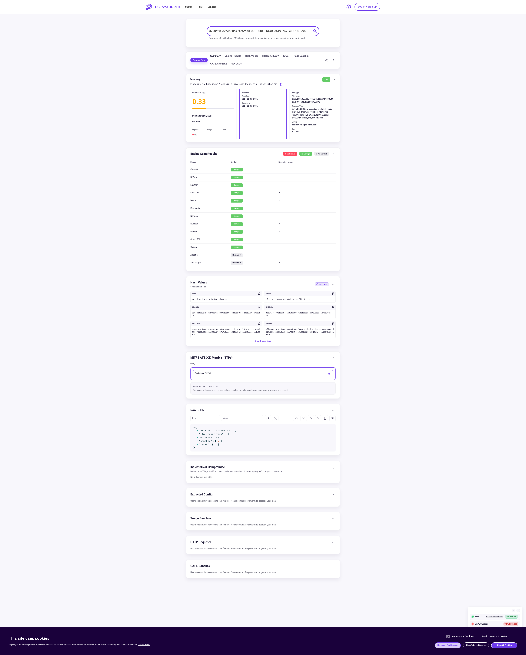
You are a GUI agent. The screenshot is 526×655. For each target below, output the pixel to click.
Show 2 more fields (263, 341)
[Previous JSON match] (296, 418)
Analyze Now (199, 60)
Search (188, 7)
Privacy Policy (144, 644)
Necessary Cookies (462, 636)
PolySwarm (163, 7)
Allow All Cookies (504, 645)
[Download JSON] (332, 418)
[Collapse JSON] (318, 418)
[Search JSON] (268, 418)
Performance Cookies (495, 636)
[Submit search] (315, 31)
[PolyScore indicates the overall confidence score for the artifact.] (204, 93)
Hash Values (251, 56)
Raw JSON (236, 63)
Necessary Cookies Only (447, 645)
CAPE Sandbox (218, 63)
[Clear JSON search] (275, 418)
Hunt (200, 7)
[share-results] (326, 60)
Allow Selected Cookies (476, 645)
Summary (215, 56)
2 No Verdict (321, 154)
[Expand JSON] (311, 418)
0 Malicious (290, 154)
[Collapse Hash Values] (333, 284)
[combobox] (260, 31)
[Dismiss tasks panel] (518, 610)
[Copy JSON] (325, 418)
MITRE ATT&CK (270, 56)
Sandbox (212, 7)
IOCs (285, 56)
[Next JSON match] (303, 418)
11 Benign (305, 154)
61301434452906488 (494, 617)
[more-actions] (333, 60)
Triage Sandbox (300, 56)
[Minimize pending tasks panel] (513, 610)
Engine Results (233, 56)
